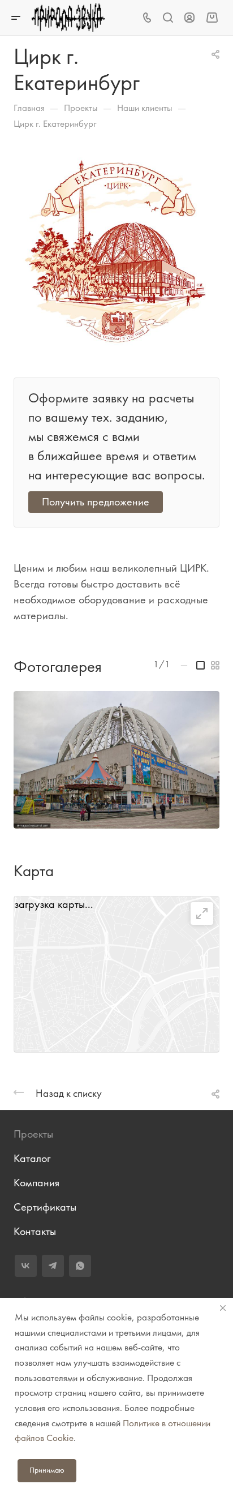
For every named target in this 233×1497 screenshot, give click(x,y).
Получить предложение (95, 502)
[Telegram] (53, 1266)
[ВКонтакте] (26, 1266)
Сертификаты (45, 1207)
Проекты (33, 1134)
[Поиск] (167, 17)
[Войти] (189, 17)
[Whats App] (80, 1266)
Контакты (35, 1231)
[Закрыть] (223, 1308)
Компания (36, 1183)
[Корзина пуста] (212, 17)
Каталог (32, 1158)
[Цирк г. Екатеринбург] (116, 250)
